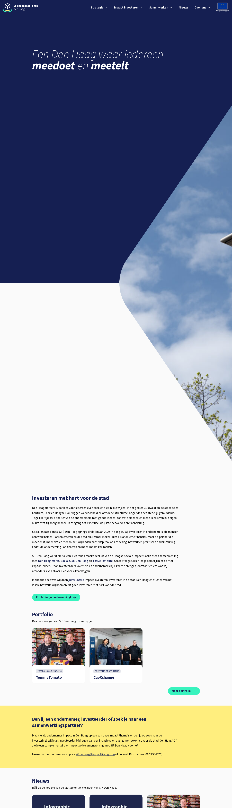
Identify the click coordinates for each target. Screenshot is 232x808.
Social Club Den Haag (74, 561)
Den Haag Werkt (48, 561)
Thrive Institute (103, 561)
